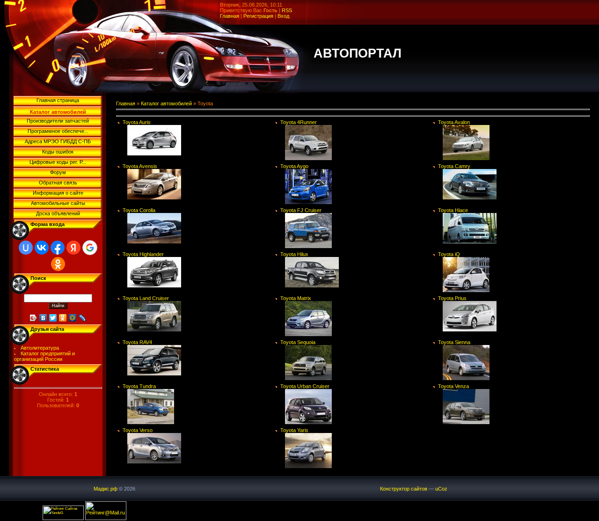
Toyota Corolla (139, 210)
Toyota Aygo (294, 166)
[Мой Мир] (73, 318)
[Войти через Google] (89, 247)
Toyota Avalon (454, 122)
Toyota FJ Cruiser (300, 210)
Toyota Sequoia (297, 342)
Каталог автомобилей (166, 103)
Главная (229, 16)
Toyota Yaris (294, 430)
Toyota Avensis (140, 166)
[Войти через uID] (26, 248)
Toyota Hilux (294, 254)
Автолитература (40, 348)
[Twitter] (53, 318)
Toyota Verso (138, 430)
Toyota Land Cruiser (146, 298)
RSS (287, 10)
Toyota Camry (454, 166)
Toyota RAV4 (137, 342)
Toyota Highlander (143, 254)
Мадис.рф (105, 489)
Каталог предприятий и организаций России (44, 356)
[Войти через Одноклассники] (58, 264)
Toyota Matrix (295, 298)
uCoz (441, 489)
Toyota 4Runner (298, 122)
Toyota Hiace (453, 210)
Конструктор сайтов (403, 489)
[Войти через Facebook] (58, 248)
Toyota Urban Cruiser (304, 386)
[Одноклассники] (63, 318)
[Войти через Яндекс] (73, 248)
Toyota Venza (453, 386)
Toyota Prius (452, 298)
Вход (283, 16)
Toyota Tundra (139, 386)
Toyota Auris (137, 122)
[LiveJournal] (83, 318)
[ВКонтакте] (43, 318)
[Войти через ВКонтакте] (42, 248)
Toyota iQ (449, 254)
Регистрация (258, 16)
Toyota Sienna (454, 342)
